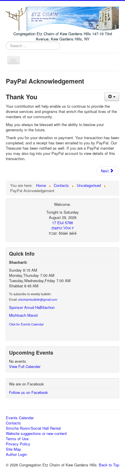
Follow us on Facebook (28, 392)
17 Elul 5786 (62, 222)
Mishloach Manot (23, 315)
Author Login (16, 454)
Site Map (13, 449)
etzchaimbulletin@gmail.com (37, 299)
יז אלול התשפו (62, 228)
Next (105, 171)
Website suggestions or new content (36, 433)
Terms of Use (17, 438)
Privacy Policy (18, 444)
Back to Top (109, 465)
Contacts (13, 423)
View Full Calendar (24, 366)
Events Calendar (20, 417)
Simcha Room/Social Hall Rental (33, 428)
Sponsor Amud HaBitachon (32, 307)
